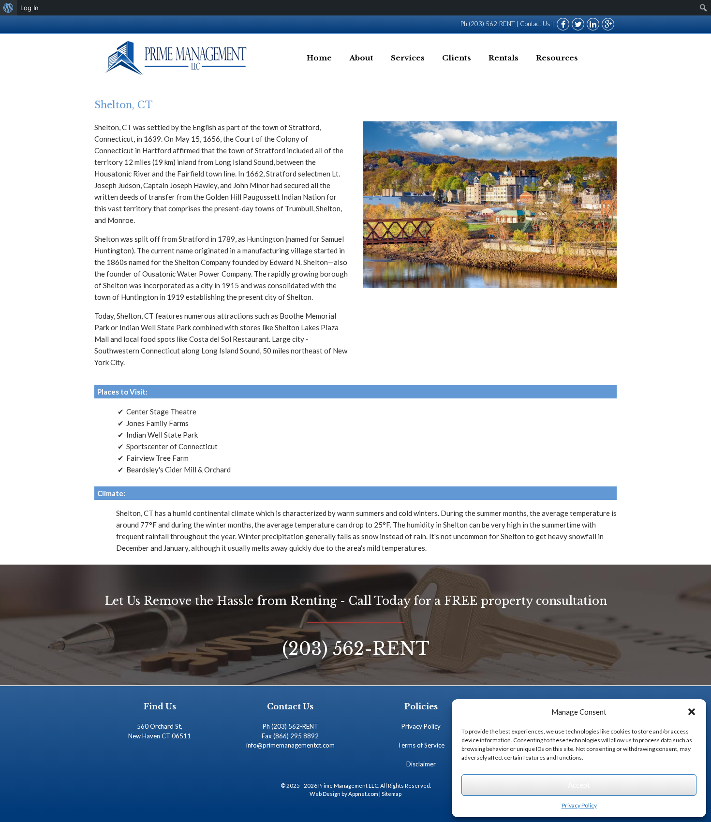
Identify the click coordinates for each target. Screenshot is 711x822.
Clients (456, 57)
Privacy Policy (579, 805)
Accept (579, 784)
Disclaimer (421, 764)
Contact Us (535, 24)
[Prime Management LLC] (177, 58)
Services (408, 57)
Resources (557, 57)
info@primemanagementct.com (290, 745)
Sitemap (391, 794)
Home (319, 57)
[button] (691, 712)
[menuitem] (8, 7)
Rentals (503, 57)
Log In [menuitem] (29, 8)
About (361, 57)
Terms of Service (421, 745)
